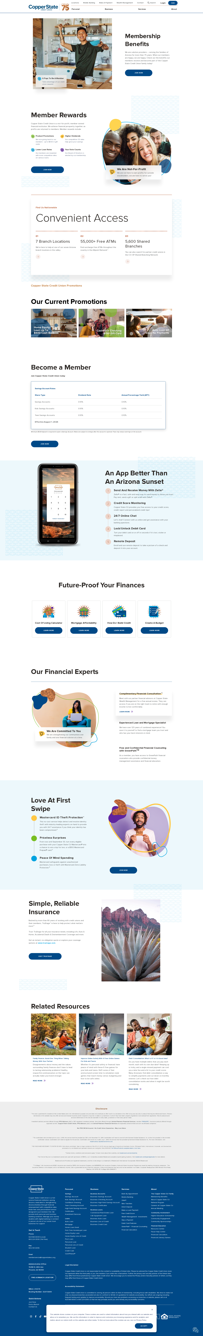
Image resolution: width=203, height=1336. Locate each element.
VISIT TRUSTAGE (45, 956)
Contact (140, 3)
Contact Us (33, 1307)
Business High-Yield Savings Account (104, 1203)
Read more (37, 1081)
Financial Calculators (129, 1230)
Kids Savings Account (73, 1200)
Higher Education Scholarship (162, 1216)
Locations (75, 3)
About (174, 9)
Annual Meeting (157, 1208)
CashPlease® (70, 1254)
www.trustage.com (46, 943)
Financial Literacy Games (161, 1238)
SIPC (147, 1121)
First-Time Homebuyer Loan (76, 1230)
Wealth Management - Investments (134, 1217)
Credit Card (69, 1251)
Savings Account (71, 1197)
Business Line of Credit (99, 1221)
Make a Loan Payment (130, 1210)
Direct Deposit (127, 1207)
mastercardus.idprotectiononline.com (101, 1141)
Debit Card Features (129, 1223)
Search (153, 3)
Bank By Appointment (130, 1194)
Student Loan (70, 1248)
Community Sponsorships (161, 1221)
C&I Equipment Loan (98, 1216)
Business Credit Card (98, 1224)
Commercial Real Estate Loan (102, 1213)
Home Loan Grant (72, 1227)
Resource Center (157, 1229)
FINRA (144, 1121)
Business (109, 9)
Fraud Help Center (158, 1232)
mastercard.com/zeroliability (128, 1153)
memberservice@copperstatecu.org (42, 1257)
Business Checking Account (101, 1200)
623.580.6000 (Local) (37, 1237)
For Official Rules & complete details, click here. (126, 1148)
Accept (144, 1326)
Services (142, 9)
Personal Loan (70, 1242)
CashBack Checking (73, 1203)
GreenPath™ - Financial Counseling (134, 1227)
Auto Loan (69, 1221)
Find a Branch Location (42, 1277)
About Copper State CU (160, 1200)
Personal (76, 9)
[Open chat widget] (195, 1330)
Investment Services (73, 1214)
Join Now (139, 73)
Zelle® (124, 1200)
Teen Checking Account (74, 1205)
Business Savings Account (100, 1197)
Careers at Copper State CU (162, 1205)
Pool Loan (69, 1239)
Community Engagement (160, 1219)
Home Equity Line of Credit (75, 1236)
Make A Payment (105, 3)
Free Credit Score (128, 1213)
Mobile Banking (89, 3)
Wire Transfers (127, 1204)
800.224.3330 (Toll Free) (38, 1239)
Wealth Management (125, 3)
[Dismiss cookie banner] (152, 1309)
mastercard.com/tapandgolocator (145, 1157)
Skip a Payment (127, 1220)
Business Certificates (98, 1205)
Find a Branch (34, 1304)
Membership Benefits (159, 1197)
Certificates (69, 1211)
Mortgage (69, 1224)
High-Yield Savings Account (76, 1208)
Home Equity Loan (72, 1233)
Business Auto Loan (98, 1219)
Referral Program (157, 1203)
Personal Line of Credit (74, 1245)
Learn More (48, 630)
